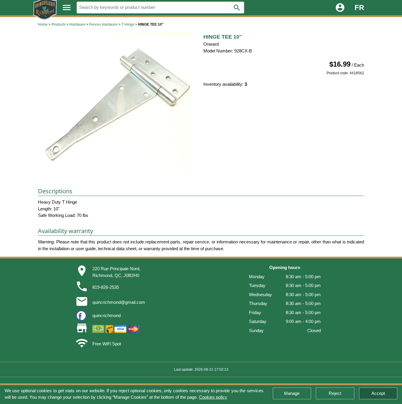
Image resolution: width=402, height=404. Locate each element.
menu (67, 7)
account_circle (340, 7)
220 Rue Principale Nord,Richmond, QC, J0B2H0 (116, 272)
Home (43, 24)
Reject (335, 393)
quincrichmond (106, 315)
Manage (292, 393)
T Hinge (128, 24)
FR (359, 7)
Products (59, 24)
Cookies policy (213, 397)
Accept (378, 393)
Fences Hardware (103, 24)
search (237, 8)
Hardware (77, 24)
